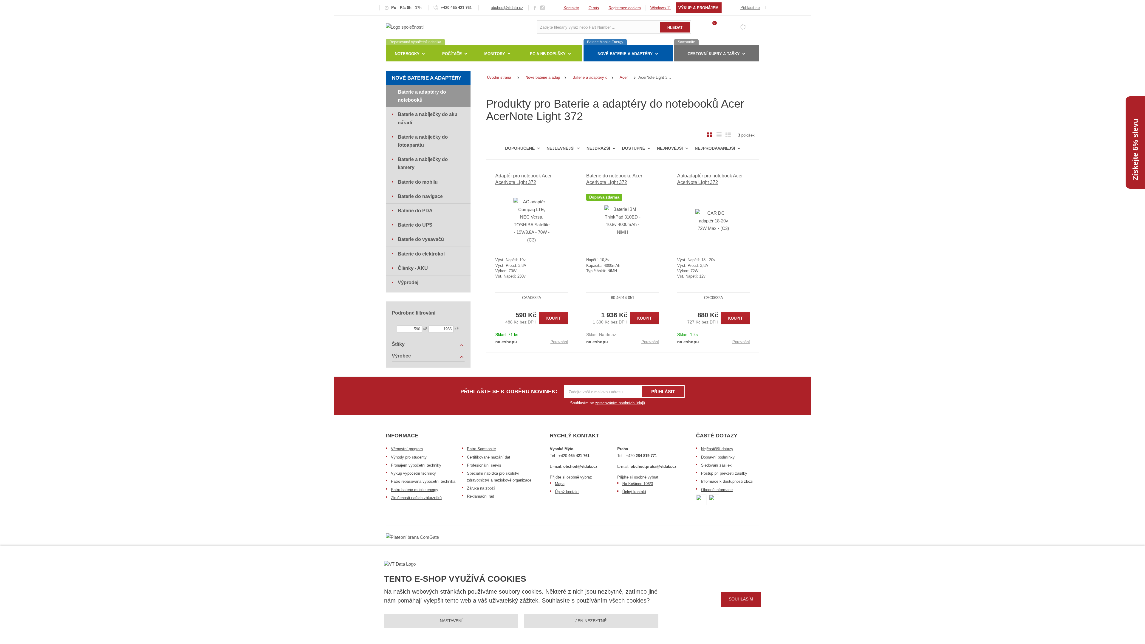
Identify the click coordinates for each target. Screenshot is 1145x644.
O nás (594, 8)
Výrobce (401, 355)
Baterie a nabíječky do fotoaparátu (423, 141)
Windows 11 (660, 8)
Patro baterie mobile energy (414, 489)
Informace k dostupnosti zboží (727, 481)
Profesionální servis (484, 465)
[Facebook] (534, 7)
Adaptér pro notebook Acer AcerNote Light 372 (523, 179)
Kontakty (571, 8)
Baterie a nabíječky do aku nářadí (427, 118)
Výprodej (408, 282)
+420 (573, 455)
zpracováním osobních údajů (620, 403)
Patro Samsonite (481, 449)
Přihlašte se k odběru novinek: (508, 391)
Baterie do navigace (420, 196)
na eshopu (506, 341)
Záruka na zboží (481, 488)
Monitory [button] (494, 54)
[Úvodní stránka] (404, 26)
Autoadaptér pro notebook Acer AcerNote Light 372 (710, 179)
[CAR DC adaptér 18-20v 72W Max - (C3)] (713, 220)
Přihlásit (663, 391)
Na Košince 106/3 (637, 484)
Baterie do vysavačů (421, 239)
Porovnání (559, 342)
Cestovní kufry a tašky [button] (714, 54)
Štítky (398, 344)
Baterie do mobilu (418, 182)
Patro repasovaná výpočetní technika (423, 481)
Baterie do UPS (415, 224)
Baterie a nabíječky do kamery (423, 163)
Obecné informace (717, 489)
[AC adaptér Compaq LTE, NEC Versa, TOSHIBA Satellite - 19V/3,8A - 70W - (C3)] (531, 220)
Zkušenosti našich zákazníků (416, 498)
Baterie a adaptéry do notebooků (422, 96)
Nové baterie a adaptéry (426, 78)
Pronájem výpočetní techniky (416, 465)
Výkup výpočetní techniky (413, 473)
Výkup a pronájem (698, 8)
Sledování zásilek (716, 465)
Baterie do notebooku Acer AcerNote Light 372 (614, 179)
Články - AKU (413, 268)
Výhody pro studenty (409, 457)
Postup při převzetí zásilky (724, 473)
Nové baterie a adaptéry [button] (625, 54)
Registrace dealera (625, 8)
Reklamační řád (480, 496)
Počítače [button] (452, 54)
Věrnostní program (407, 449)
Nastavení (451, 620)
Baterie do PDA (415, 210)
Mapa (559, 484)
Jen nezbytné (590, 620)
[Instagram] (542, 7)
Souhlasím (741, 599)
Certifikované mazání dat (488, 457)
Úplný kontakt (567, 492)
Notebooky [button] (407, 54)
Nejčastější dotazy (717, 449)
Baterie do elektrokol (421, 253)
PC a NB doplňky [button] (548, 54)
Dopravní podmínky (718, 457)
